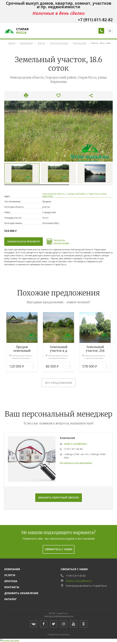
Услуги (9, 575)
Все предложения (58, 382)
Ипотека (10, 581)
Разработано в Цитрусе (58, 634)
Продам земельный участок (22, 349)
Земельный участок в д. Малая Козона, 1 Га (58, 349)
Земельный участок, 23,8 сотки (95, 349)
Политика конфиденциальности (58, 616)
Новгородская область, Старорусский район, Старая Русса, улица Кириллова (74, 195)
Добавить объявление (21, 593)
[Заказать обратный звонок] (101, 31)
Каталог (10, 599)
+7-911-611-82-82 (73, 448)
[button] (113, 342)
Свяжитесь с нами (58, 549)
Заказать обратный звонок (58, 497)
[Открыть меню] (110, 31)
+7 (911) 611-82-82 (76, 575)
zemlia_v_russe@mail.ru (75, 443)
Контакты (11, 587)
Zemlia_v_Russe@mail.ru (79, 580)
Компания (12, 569)
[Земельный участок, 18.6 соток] (58, 131)
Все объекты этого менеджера (76, 462)
